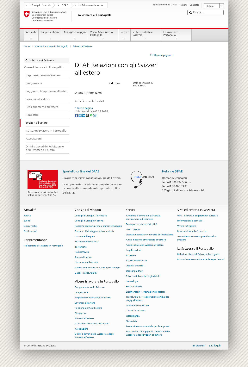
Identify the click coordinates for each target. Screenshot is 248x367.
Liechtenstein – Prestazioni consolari (145, 291)
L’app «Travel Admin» (86, 272)
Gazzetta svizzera (135, 310)
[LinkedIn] (84, 115)
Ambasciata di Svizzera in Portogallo (43, 245)
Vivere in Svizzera (186, 226)
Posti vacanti (30, 231)
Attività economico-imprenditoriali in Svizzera (197, 238)
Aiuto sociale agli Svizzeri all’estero (145, 245)
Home (27, 46)
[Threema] (88, 115)
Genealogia (132, 281)
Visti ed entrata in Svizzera (143, 34)
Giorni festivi (30, 226)
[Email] (94, 115)
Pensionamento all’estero (88, 308)
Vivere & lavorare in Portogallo (101, 34)
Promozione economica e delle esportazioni (200, 259)
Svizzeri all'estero (84, 318)
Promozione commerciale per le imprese (147, 326)
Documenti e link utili (86, 262)
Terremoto (81, 246)
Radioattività (82, 252)
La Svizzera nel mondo (91, 5)
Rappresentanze (50, 32)
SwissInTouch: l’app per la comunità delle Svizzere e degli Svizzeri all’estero (148, 333)
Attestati (131, 255)
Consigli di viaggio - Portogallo (91, 215)
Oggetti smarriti (134, 265)
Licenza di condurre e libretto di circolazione (149, 234)
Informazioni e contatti (189, 220)
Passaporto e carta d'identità (141, 224)
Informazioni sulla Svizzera (191, 231)
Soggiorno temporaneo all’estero (92, 297)
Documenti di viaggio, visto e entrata (95, 231)
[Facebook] (76, 115)
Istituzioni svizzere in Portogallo (92, 323)
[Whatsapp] (91, 115)
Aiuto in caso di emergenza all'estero (146, 239)
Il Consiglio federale (40, 5)
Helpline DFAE (172, 171)
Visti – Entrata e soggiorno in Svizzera (197, 215)
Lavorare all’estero (85, 302)
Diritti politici (133, 229)
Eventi (27, 220)
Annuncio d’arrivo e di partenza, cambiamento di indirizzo (143, 217)
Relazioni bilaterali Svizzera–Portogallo (198, 254)
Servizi (124, 32)
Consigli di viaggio (75, 32)
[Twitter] (80, 115)
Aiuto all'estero (83, 257)
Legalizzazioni (133, 250)
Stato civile (132, 321)
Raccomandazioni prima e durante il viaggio (98, 226)
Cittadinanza (133, 315)
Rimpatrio (80, 313)
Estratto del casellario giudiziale (143, 276)
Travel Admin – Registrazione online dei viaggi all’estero (147, 298)
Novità (27, 215)
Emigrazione (81, 292)
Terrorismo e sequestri (87, 241)
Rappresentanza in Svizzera (90, 287)
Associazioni (81, 328)
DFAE (65, 5)
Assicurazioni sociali (136, 260)
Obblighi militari (134, 271)
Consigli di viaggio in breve (89, 220)
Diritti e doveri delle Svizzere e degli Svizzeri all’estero (94, 336)
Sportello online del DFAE (81, 171)
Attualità (31, 32)
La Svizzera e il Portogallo (171, 34)
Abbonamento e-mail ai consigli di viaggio (97, 267)
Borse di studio (134, 286)
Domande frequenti (85, 236)
